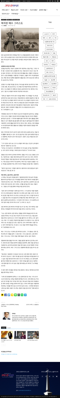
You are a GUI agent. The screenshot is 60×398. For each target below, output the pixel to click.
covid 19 (46, 34)
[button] (57, 10)
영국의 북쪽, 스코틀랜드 (32, 304)
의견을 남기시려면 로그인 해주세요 (9, 354)
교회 (50, 38)
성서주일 (46, 64)
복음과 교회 (14, 10)
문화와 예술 (42, 10)
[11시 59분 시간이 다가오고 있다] (7, 335)
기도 (55, 38)
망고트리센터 (50, 49)
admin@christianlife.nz (25, 390)
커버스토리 (5, 10)
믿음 (54, 53)
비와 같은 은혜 (17, 340)
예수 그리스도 (49, 72)
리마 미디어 (49, 45)
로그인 (24, 1)
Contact (28, 1)
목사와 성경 (46, 53)
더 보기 (9, 327)
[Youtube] (58, 1)
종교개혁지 (54, 84)
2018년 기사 (4, 19)
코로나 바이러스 (52, 99)
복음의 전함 (45, 57)
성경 (52, 61)
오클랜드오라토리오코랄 (49, 76)
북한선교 (54, 57)
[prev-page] (2, 345)
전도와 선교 (5, 14)
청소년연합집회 (49, 91)
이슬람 (45, 80)
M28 (44, 38)
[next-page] (5, 345)
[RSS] (52, 1)
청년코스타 (46, 87)
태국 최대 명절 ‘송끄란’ (32, 340)
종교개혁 (53, 80)
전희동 (5, 25)
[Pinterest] (50, 1)
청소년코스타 (46, 95)
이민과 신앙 (23, 10)
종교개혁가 (45, 84)
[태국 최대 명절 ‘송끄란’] (33, 335)
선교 (47, 61)
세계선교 (53, 64)
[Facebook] (47, 1)
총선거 (54, 95)
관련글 (3, 327)
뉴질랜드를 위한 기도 (50, 41)
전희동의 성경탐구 (16, 19)
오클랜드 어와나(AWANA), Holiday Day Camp (10, 305)
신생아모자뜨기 (49, 68)
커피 (44, 99)
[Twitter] (55, 1)
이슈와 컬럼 (33, 10)
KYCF (53, 34)
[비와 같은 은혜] (20, 335)
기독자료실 (14, 14)
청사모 (54, 87)
